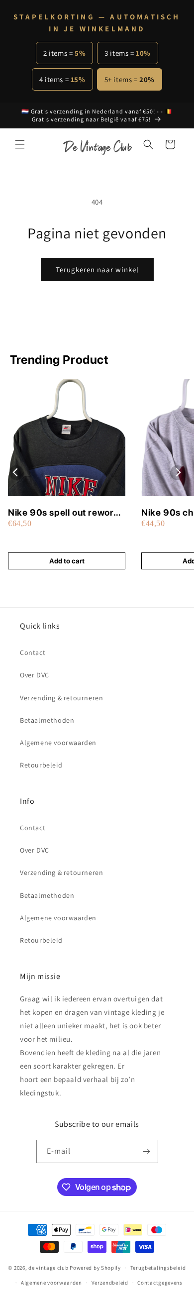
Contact (32, 652)
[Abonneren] (147, 1151)
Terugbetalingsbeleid (158, 1267)
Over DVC (34, 674)
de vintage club (48, 1267)
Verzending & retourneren (61, 697)
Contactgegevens (160, 1282)
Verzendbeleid (110, 1282)
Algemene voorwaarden (58, 742)
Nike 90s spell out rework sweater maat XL (63, 513)
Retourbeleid (41, 765)
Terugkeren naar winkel (97, 269)
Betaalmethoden (47, 720)
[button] (20, 144)
